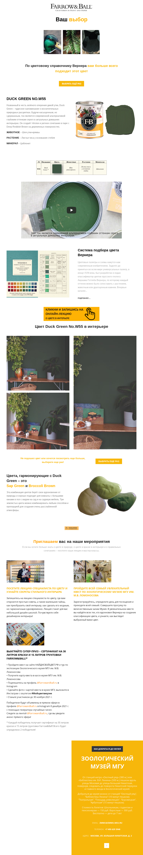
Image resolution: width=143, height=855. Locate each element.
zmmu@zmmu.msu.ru (111, 822)
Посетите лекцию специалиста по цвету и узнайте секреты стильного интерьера (37, 590)
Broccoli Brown (42, 486)
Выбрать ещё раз (71, 83)
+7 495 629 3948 (112, 829)
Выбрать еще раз (108, 461)
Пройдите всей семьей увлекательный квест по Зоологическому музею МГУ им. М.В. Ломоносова (104, 592)
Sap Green (15, 486)
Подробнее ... (84, 298)
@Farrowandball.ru (47, 682)
